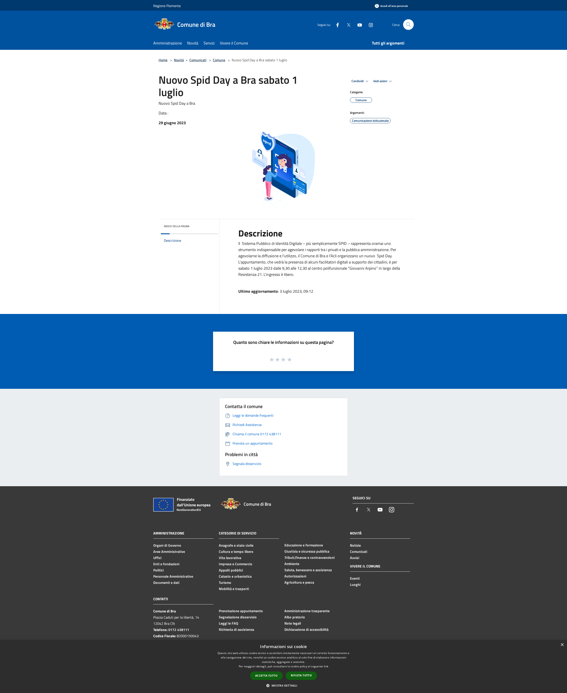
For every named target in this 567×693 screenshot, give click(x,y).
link (326, 666)
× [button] (562, 645)
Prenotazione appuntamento (241, 611)
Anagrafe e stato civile (236, 545)
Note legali (292, 623)
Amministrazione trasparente (307, 611)
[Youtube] (357, 24)
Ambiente (291, 563)
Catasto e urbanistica (235, 576)
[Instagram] (369, 24)
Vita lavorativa (230, 557)
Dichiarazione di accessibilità (306, 629)
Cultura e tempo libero (236, 551)
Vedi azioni (380, 81)
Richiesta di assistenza (236, 629)
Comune (219, 60)
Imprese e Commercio (235, 564)
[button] (283, 685)
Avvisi (354, 557)
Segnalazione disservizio (238, 617)
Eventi (355, 578)
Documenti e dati (166, 582)
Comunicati (197, 60)
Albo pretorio (294, 617)
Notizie (355, 545)
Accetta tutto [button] (266, 676)
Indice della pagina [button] (176, 226)
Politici (158, 570)
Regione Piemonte (167, 5)
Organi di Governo (167, 545)
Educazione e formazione (303, 545)
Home (163, 60)
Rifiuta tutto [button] (301, 675)
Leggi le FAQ (228, 623)
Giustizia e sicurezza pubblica (306, 551)
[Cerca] (408, 24)
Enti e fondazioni (166, 564)
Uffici (157, 557)
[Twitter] (346, 24)
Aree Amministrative (169, 551)
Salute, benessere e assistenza (308, 570)
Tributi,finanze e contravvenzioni (309, 557)
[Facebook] (335, 24)
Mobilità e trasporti (234, 588)
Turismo (225, 582)
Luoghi (355, 584)
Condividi (357, 81)
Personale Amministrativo (173, 576)
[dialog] (283, 666)
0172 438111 (178, 629)
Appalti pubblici (231, 570)
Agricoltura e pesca (299, 582)
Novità (179, 60)
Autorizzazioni (295, 576)
